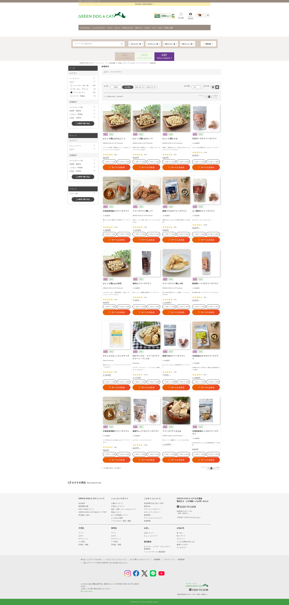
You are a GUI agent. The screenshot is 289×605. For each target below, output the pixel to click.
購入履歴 (181, 18)
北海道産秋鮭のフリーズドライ (116, 211)
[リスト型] (213, 87)
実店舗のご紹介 (84, 515)
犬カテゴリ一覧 (136, 44)
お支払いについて (117, 506)
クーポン (110, 27)
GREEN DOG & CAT (86, 63)
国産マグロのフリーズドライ (174, 211)
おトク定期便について (119, 515)
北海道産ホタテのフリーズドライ (205, 357)
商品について (116, 512)
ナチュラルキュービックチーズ (116, 356)
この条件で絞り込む (83, 123)
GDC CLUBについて (86, 509)
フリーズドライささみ (171, 431)
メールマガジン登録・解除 (121, 521)
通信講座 (181, 559)
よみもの (147, 27)
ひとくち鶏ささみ (169, 138)
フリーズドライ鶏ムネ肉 (172, 283)
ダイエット (181, 539)
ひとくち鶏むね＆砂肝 (112, 283)
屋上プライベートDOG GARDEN (96, 563)
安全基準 (81, 503)
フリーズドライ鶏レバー (143, 211)
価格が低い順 (151, 87)
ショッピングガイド (98, 27)
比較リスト (138, 27)
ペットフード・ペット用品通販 (105, 63)
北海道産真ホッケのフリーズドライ (205, 432)
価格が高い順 (139, 87)
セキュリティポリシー (152, 512)
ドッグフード (74, 78)
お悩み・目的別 (75, 118)
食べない (180, 533)
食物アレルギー (182, 544)
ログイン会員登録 (190, 17)
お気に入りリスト (127, 27)
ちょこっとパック (150, 536)
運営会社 (147, 506)
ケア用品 (81, 542)
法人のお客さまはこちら (118, 563)
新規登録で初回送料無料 (143, 4)
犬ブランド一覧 (153, 44)
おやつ (160, 27)
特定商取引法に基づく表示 (154, 503)
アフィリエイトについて (153, 518)
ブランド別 (73, 194)
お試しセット (149, 533)
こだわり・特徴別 (76, 114)
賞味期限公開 (83, 506)
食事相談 (208, 44)
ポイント (117, 27)
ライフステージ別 (76, 107)
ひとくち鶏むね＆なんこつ (114, 138)
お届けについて (117, 503)
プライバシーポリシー (152, 509)
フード (154, 27)
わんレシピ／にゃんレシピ (116, 559)
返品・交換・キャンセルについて (123, 509)
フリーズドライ (143, 63)
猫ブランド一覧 (187, 44)
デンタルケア (182, 547)
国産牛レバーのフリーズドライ (146, 431)
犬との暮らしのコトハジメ (140, 559)
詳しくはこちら (86, 591)
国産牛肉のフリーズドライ (173, 356)
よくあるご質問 (117, 518)
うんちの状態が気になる (186, 542)
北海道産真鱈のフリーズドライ (116, 431)
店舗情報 (157, 559)
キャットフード (75, 146)
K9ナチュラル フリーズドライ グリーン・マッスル (146, 357)
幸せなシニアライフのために (91, 559)
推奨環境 (147, 515)
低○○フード (181, 536)
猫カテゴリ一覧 (170, 44)
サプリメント (83, 539)
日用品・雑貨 (168, 27)
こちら (197, 517)
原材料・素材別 (75, 111)
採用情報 (147, 521)
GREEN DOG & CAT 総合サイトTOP (92, 512)
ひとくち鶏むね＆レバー (143, 138)
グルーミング (169, 559)
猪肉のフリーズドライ (142, 283)
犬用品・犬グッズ (123, 63)
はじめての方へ (85, 27)
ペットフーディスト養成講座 (154, 552)
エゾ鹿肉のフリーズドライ (203, 211)
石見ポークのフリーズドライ (204, 138)
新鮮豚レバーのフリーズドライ (205, 283)
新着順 (116, 87)
